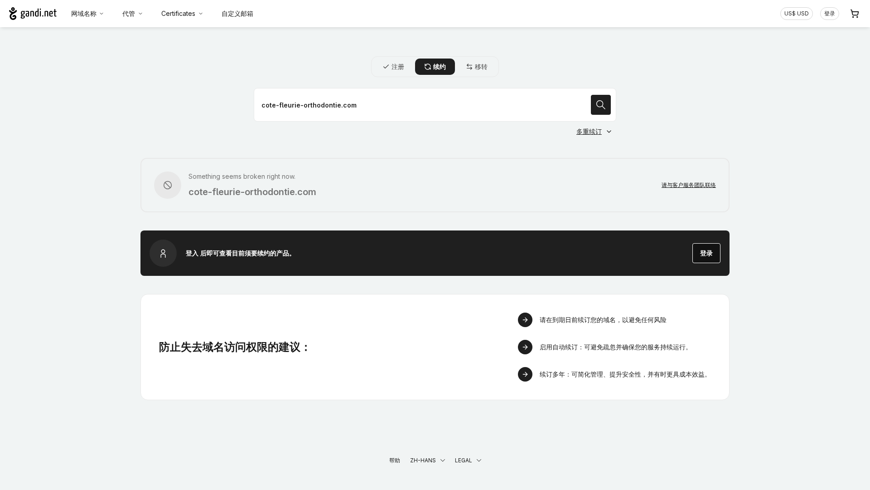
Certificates (178, 13)
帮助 (394, 460)
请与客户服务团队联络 (689, 184)
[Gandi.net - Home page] (32, 13)
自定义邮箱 (237, 13)
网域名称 (84, 13)
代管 (128, 13)
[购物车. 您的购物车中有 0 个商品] (854, 13)
